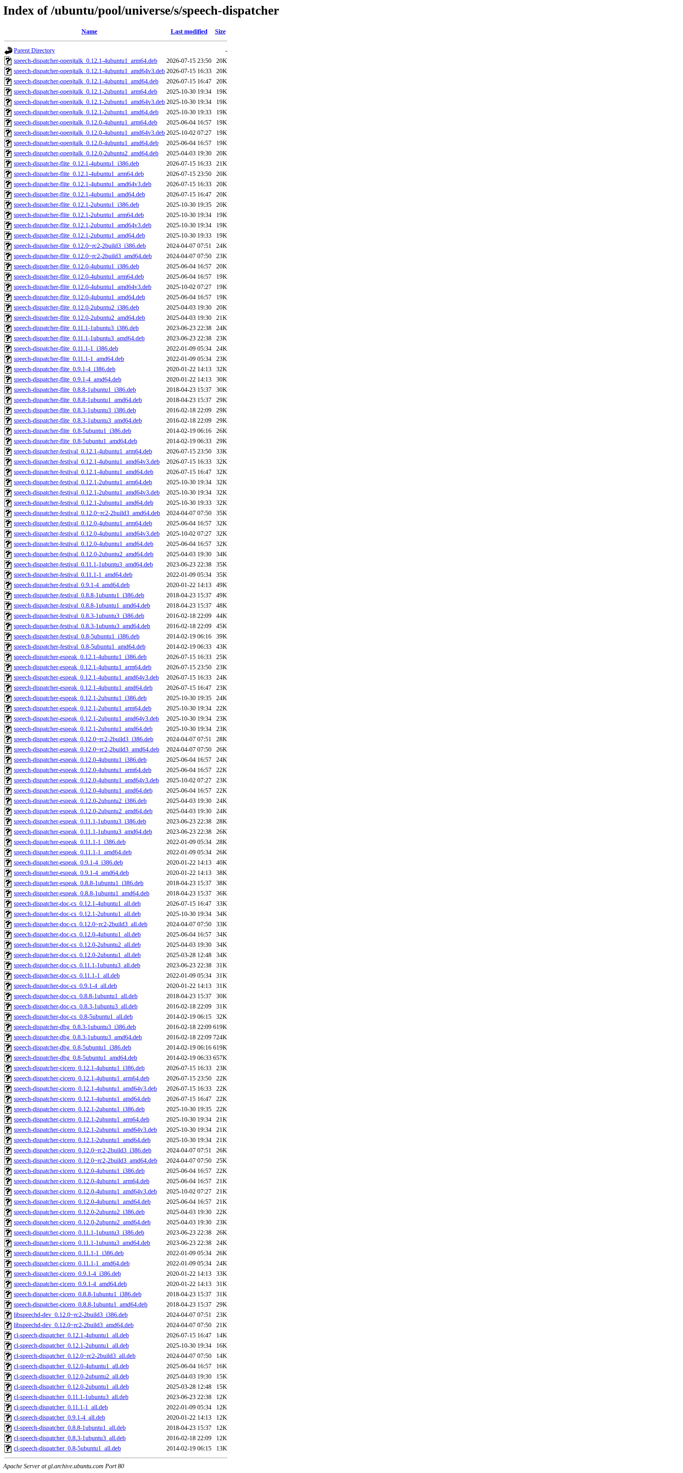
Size (220, 31)
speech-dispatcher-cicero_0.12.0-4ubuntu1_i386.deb (79, 1170)
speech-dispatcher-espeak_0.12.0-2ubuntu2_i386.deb (80, 800)
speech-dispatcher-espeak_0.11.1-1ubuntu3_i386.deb (80, 821)
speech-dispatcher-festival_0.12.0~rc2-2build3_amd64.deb (87, 513)
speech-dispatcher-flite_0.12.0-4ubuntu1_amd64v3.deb (82, 286)
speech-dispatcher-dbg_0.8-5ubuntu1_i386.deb (72, 1047)
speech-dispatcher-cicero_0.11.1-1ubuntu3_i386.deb (79, 1232)
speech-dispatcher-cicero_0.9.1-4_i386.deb (67, 1273)
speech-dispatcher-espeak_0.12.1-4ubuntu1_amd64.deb (83, 687)
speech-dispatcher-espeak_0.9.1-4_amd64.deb (71, 872)
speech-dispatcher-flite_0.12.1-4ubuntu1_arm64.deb (79, 173)
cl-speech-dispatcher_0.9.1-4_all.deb (59, 1417)
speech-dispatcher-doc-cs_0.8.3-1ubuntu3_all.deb (76, 1006)
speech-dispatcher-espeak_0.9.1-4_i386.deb (68, 862)
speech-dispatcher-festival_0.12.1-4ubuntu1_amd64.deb (83, 471)
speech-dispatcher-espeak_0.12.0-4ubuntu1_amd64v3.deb (86, 780)
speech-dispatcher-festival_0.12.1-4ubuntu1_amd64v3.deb (87, 461)
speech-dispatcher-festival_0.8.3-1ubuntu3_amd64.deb (82, 626)
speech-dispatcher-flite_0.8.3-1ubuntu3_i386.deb (75, 410)
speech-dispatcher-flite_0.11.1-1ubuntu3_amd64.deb (79, 338)
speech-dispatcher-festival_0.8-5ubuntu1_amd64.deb (79, 646)
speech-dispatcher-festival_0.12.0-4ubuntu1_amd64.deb (83, 543)
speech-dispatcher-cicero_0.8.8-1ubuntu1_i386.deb (78, 1294)
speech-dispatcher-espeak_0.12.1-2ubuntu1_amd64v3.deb (86, 718)
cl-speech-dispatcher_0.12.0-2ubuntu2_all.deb (71, 1376)
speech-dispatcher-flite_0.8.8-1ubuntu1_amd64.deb (78, 400)
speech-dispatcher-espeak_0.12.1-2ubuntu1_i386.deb (80, 698)
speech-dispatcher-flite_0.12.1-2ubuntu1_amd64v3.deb (82, 225)
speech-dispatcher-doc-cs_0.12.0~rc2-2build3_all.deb (80, 924)
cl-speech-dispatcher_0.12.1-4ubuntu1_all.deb (71, 1335)
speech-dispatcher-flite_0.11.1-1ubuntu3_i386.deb (76, 328)
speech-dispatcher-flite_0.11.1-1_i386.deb (66, 348)
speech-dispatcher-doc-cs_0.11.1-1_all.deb (67, 975)
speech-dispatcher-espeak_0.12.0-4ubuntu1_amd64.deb (83, 790)
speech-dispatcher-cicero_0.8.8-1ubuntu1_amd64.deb (80, 1304)
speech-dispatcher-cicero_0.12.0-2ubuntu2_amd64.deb (82, 1222)
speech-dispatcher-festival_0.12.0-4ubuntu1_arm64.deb (83, 523)
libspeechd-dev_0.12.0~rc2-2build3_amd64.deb (74, 1325)
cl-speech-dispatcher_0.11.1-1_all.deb (61, 1407)
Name (89, 31)
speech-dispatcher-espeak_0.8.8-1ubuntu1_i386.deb (78, 883)
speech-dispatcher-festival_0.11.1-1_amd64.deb (73, 574)
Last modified (189, 31)
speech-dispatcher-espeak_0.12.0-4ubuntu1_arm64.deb (82, 770)
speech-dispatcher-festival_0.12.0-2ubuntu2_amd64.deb (83, 554)
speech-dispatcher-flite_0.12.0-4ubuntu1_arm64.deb (79, 276)
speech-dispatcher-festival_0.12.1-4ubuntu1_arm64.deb (83, 451)
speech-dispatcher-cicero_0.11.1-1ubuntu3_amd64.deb (82, 1242)
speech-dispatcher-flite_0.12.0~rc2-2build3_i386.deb (80, 245)
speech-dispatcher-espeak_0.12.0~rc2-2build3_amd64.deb (86, 749)
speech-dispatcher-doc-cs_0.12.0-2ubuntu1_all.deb (77, 955)
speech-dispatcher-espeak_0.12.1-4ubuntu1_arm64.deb (82, 667)
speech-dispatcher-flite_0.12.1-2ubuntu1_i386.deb (76, 204)
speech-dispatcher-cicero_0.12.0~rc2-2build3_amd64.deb (85, 1160)
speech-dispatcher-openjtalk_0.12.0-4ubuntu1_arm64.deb (85, 122)
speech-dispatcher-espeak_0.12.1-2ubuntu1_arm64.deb (82, 708)
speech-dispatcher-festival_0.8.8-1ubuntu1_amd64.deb (82, 605)
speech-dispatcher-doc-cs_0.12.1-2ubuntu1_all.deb (77, 913)
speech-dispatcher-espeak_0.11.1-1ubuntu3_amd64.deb (83, 831)
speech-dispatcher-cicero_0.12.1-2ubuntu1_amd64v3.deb (85, 1129)
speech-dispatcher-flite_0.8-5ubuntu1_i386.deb (72, 430)
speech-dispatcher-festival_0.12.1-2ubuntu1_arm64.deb (83, 482)
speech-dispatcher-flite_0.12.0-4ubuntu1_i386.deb (76, 266)
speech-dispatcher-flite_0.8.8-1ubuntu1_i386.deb (75, 389)
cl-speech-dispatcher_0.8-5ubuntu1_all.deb (67, 1448)
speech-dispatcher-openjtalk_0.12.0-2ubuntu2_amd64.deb (86, 153)
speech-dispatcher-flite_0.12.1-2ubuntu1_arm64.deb (79, 215)
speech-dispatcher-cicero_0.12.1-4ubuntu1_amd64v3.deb (85, 1088)
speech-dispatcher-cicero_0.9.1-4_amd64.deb (70, 1283)
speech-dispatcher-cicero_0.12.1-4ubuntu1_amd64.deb (82, 1098)
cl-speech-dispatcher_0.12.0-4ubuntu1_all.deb (71, 1366)
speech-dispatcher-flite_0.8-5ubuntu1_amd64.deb (75, 441)
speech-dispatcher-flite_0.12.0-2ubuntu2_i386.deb (76, 307)
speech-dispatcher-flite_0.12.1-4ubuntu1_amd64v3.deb (82, 184)
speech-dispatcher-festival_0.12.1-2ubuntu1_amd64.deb (83, 502)
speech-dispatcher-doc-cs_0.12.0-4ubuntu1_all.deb (77, 934)
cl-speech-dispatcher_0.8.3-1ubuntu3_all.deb (70, 1438)
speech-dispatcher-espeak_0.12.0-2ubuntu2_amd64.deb (83, 811)
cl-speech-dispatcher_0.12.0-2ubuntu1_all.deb (71, 1386)
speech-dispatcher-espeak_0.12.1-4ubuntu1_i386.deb (80, 656)
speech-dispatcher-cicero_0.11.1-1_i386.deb (69, 1253)
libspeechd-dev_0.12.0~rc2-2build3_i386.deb (71, 1314)
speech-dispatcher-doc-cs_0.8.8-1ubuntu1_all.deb (76, 996)
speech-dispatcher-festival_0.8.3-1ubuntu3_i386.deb (79, 615)
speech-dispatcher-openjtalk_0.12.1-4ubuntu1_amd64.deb (86, 81)
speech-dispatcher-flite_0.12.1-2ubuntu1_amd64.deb (79, 235)
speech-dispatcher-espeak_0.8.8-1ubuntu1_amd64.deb (81, 893)
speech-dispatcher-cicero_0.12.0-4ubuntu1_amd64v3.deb (85, 1191)
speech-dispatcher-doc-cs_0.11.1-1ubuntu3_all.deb (77, 965)
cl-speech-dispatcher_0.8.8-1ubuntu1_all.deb (70, 1427)
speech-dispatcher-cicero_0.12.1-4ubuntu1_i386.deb (79, 1068)
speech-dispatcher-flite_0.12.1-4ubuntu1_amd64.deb (79, 194)
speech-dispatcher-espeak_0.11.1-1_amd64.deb (73, 852)
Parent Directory (34, 50)
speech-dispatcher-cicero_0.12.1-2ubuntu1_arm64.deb (81, 1119)
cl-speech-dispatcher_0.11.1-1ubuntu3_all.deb (71, 1397)
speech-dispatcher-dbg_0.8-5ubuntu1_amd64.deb (75, 1057)
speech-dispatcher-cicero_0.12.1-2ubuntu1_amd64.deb (82, 1140)
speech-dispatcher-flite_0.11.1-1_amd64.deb (69, 358)
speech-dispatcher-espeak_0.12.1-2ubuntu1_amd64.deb (83, 728)
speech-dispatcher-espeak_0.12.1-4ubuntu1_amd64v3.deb (86, 677)
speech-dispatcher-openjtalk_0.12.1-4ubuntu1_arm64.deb (85, 60)
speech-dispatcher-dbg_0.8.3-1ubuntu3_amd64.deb (78, 1037)
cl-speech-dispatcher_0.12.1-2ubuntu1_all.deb (71, 1345)
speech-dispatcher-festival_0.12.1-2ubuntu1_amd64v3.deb (87, 492)
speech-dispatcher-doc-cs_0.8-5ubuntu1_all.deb (73, 1016)
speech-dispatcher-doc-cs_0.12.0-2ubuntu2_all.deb (77, 944)
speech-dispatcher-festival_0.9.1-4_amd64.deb (72, 585)
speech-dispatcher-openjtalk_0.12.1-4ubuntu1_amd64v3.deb (89, 71)
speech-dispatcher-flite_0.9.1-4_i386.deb (64, 369)
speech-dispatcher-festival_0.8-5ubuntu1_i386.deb (77, 636)
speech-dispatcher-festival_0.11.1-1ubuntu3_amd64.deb (83, 564)
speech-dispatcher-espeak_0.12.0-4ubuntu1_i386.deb (80, 759)
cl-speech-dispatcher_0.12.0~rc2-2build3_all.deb (75, 1355)
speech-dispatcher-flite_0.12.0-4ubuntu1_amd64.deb (79, 297)
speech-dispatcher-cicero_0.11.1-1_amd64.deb (72, 1263)
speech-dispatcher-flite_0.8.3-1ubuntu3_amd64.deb (78, 420)
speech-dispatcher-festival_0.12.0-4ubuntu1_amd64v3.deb (87, 533)
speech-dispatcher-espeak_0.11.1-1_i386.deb (70, 841)
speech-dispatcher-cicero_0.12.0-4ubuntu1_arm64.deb (81, 1181)
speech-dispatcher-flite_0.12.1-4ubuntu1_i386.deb (76, 163)
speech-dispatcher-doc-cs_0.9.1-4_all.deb (65, 985)
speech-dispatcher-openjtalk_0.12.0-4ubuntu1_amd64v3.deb (89, 132)
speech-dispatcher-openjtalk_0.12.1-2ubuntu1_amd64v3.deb (89, 101)
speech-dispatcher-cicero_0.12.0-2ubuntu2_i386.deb (79, 1212)
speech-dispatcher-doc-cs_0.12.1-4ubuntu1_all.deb (77, 903)
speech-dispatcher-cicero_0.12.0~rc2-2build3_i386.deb (82, 1150)
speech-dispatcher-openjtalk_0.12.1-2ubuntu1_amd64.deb (86, 112)
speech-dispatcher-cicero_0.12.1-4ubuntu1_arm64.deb (81, 1078)
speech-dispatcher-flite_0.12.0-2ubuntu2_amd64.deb (79, 317)
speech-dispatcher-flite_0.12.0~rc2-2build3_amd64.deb (83, 256)
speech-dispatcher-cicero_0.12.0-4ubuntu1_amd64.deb (82, 1201)
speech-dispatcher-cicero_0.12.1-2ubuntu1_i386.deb (79, 1109)
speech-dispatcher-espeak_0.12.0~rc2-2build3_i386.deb (83, 739)
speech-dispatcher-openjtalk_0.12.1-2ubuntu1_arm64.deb (85, 91)
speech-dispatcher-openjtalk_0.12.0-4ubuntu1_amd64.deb (86, 143)
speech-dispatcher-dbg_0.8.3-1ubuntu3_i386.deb (75, 1027)
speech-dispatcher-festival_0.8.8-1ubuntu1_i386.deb (79, 595)
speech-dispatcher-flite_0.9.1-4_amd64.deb (67, 379)
